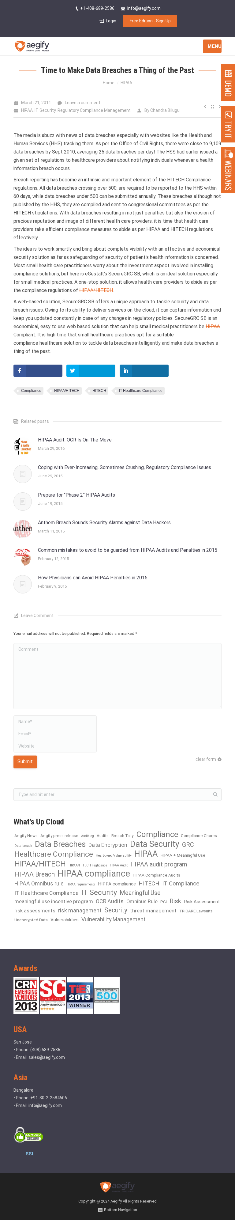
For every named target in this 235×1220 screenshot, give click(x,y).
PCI (163, 902)
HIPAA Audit (119, 865)
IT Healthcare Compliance (140, 390)
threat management (153, 911)
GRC (188, 844)
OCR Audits (110, 901)
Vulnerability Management (113, 919)
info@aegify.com (45, 1105)
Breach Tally (122, 835)
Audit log (87, 836)
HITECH (99, 390)
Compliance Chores (199, 835)
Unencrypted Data (31, 920)
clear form (206, 759)
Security (115, 910)
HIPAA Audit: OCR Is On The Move (75, 440)
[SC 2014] (53, 1012)
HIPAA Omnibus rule (39, 883)
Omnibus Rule (142, 901)
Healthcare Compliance (53, 854)
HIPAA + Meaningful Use (183, 855)
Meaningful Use (140, 892)
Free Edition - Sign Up (150, 20)
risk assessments (34, 911)
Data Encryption (107, 845)
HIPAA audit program (158, 864)
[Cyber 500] (107, 1012)
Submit (25, 761)
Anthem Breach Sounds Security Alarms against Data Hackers (104, 522)
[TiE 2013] (80, 1012)
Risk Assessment (202, 901)
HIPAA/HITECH (96, 290)
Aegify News (26, 835)
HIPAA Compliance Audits (156, 875)
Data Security (154, 844)
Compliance (31, 390)
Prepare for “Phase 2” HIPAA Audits (76, 495)
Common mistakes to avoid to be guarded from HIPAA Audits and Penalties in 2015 (127, 550)
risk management (80, 910)
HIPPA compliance (117, 884)
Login (111, 20)
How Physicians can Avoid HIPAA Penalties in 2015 (92, 578)
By (162, 110)
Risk (175, 901)
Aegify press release (59, 835)
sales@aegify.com (46, 1057)
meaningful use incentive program (53, 901)
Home (108, 82)
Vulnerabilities (64, 920)
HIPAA (126, 82)
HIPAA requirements (80, 884)
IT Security (45, 110)
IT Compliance (180, 883)
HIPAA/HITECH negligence (88, 865)
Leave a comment (82, 102)
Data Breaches (60, 844)
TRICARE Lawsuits (196, 911)
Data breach (23, 846)
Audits (103, 835)
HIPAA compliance (94, 873)
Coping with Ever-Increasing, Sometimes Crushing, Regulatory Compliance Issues (124, 467)
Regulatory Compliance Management (94, 110)
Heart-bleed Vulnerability (114, 856)
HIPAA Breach (34, 874)
